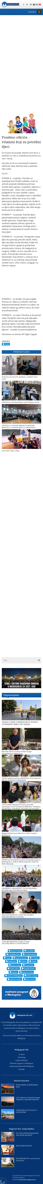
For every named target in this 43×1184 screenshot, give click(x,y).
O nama (21, 1054)
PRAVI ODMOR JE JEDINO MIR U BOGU (27, 1086)
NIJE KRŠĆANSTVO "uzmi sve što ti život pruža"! (28, 1159)
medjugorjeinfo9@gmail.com (27, 1179)
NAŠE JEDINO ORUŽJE (24, 1146)
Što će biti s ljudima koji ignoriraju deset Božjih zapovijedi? (27, 1134)
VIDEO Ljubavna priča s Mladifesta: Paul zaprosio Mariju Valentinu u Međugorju (21, 779)
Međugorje (12, 961)
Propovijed (29, 965)
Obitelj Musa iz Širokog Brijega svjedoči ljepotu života (20, 402)
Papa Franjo (15, 965)
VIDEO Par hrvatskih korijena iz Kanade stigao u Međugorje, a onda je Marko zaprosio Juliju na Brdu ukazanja (21, 862)
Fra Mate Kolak (30, 954)
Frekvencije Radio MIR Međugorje (21, 1066)
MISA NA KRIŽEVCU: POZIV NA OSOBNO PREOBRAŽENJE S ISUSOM (18, 916)
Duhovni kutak (16, 951)
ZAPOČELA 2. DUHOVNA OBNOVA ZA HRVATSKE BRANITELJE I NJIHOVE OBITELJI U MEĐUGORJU (19, 427)
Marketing (21, 1057)
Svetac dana (14, 968)
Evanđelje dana (14, 954)
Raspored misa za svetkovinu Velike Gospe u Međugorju (19, 834)
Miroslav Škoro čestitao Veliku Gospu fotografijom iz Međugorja (17, 752)
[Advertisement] (21, 40)
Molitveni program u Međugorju (21, 1063)
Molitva (24, 961)
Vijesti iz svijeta (15, 979)
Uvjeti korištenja (21, 1060)
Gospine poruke (21, 958)
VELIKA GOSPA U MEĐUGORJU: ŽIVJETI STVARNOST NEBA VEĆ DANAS (20, 723)
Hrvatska (35, 958)
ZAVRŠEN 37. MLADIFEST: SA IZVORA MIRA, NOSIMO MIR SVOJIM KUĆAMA (19, 889)
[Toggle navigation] (39, 12)
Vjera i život (30, 979)
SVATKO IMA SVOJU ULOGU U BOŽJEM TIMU (26, 1111)
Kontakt (21, 1069)
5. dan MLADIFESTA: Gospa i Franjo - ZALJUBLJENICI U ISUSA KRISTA (16, 942)
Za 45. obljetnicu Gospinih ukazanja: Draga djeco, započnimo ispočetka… (28, 1098)
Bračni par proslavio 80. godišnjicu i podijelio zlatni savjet (20, 378)
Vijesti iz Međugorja (14, 976)
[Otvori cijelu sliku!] (21, 123)
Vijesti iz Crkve (27, 972)
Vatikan (14, 972)
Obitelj (7, 344)
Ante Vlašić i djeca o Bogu (11, 451)
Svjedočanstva (29, 968)
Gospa (8, 958)
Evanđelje (30, 951)
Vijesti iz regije (32, 976)
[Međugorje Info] (11, 4)
